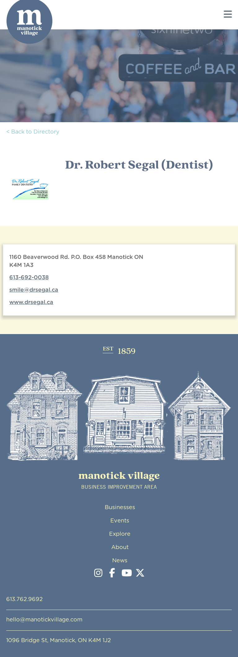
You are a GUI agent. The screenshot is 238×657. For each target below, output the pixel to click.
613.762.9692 (24, 599)
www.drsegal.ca (31, 302)
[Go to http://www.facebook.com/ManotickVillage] (112, 573)
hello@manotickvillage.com (44, 620)
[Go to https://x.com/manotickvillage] (140, 573)
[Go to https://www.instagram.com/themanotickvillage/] (98, 573)
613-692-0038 (29, 278)
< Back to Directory (33, 132)
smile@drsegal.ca (33, 290)
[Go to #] (126, 573)
